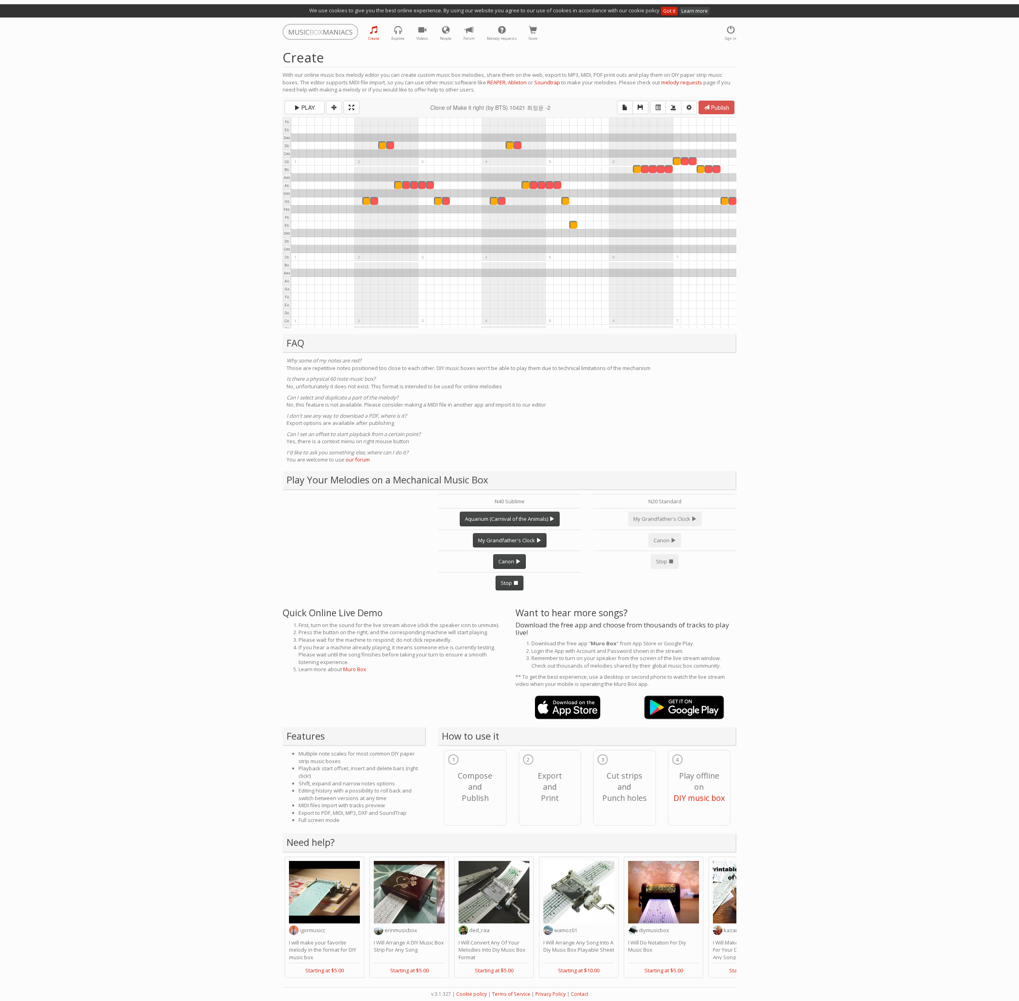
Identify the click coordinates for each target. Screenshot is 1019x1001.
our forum (358, 459)
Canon (506, 561)
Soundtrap (547, 82)
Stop (507, 582)
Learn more (694, 11)
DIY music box (699, 798)
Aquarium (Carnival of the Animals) (507, 518)
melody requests (681, 82)
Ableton (517, 82)
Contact (579, 994)
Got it (669, 11)
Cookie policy (471, 994)
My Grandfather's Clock (507, 540)
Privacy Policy (550, 994)
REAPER (496, 82)
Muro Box (354, 669)
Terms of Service (511, 994)
